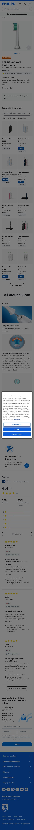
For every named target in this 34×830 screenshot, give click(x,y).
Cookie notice (22, 419)
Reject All (16, 429)
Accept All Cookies (16, 434)
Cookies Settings (16, 424)
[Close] (29, 394)
